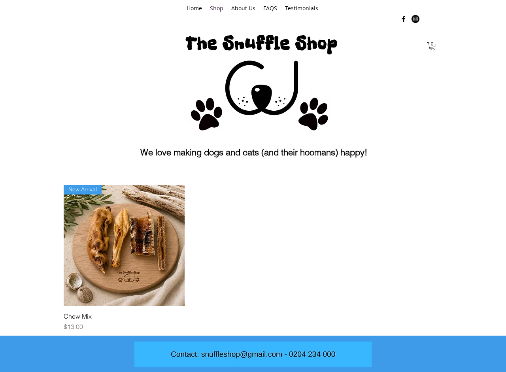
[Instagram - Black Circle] (415, 19)
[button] (432, 46)
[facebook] (404, 19)
